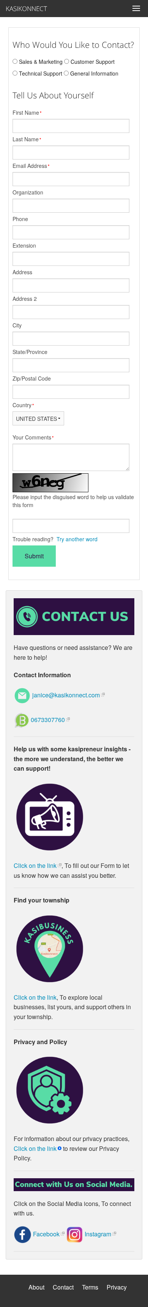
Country (23, 405)
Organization (28, 192)
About (36, 1287)
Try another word (77, 539)
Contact (63, 1287)
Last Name (27, 139)
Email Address (31, 165)
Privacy (117, 1287)
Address (22, 272)
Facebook (46, 1234)
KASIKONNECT (22, 8)
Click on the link (35, 865)
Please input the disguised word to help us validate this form (73, 501)
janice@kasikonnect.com (66, 695)
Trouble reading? (55, 539)
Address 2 (25, 298)
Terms (90, 1287)
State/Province (30, 352)
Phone (20, 219)
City (17, 325)
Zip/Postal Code (32, 378)
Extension (24, 245)
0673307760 (48, 719)
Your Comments (33, 437)
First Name (27, 112)
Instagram (98, 1234)
